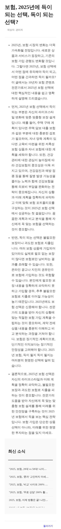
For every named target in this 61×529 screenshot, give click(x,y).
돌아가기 (48, 526)
